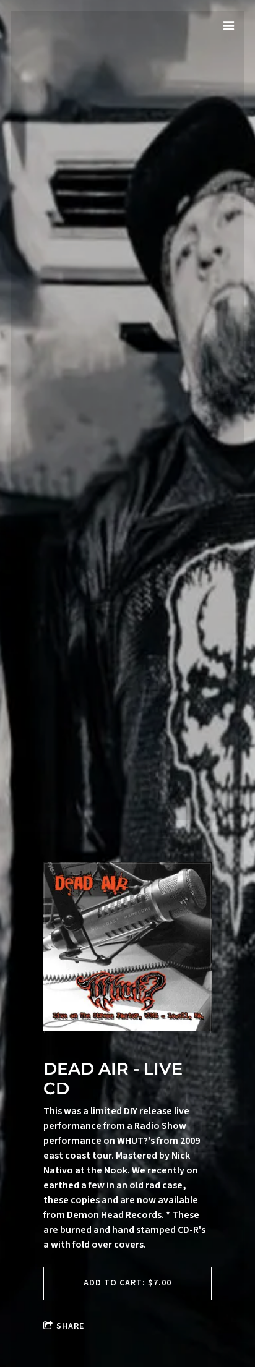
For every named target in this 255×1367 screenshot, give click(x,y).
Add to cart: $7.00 (127, 1283)
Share (70, 1326)
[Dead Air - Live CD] (127, 948)
